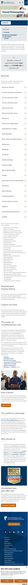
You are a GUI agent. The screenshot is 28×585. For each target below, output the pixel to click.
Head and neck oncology (10, 360)
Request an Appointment (10, 35)
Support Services (8, 556)
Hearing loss (5, 118)
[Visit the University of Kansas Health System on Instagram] (18, 532)
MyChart (6, 38)
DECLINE (21, 581)
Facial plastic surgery (9, 358)
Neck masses (5, 144)
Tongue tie (5, 206)
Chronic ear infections (8, 87)
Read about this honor (8, 505)
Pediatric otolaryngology (10, 365)
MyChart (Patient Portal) (10, 549)
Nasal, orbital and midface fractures (12, 139)
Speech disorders (7, 191)
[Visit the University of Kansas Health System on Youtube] (22, 532)
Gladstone (16, 452)
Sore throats (5, 186)
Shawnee (23, 454)
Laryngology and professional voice (12, 362)
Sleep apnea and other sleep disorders (12, 180)
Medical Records (8, 554)
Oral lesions (5, 154)
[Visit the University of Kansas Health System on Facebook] (5, 532)
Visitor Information (8, 558)
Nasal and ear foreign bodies (10, 123)
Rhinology (6, 367)
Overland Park (14, 454)
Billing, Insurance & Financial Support (13, 550)
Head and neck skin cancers (9, 113)
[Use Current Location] (20, 2)
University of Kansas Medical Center (10, 420)
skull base (13, 367)
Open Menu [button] (5, 23)
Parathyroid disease (7, 160)
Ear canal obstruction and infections (12, 92)
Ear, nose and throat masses (10, 97)
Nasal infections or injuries (9, 128)
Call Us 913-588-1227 (14, 524)
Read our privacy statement (7, 577)
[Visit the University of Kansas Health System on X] (9, 532)
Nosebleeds (5, 149)
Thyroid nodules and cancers (10, 201)
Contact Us (7, 539)
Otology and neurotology (10, 363)
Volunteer (6, 547)
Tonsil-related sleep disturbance (11, 211)
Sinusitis (4, 175)
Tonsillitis (4, 217)
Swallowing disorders (8, 196)
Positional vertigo (7, 165)
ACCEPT (7, 581)
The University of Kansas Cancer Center (14, 564)
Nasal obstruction (7, 134)
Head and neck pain (7, 108)
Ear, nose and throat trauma (10, 103)
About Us (6, 537)
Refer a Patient (7, 560)
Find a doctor (6, 405)
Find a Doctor (7, 36)
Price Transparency (9, 552)
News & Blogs (7, 543)
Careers (6, 541)
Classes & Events (8, 545)
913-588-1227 (6, 32)
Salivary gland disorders (8, 170)
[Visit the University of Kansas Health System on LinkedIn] (14, 532)
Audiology (6, 357)
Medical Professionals (9, 562)
